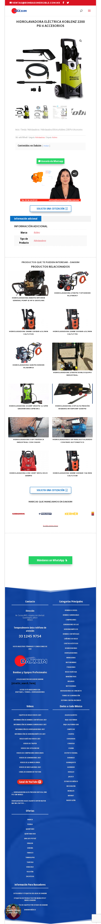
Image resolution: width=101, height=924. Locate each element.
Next (91, 514)
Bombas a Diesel (71, 610)
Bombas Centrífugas (71, 634)
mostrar (46, 145)
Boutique (19, 692)
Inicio (17, 129)
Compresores (71, 620)
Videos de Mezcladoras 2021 (30, 767)
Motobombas (71, 662)
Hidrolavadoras (34, 129)
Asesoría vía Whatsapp (52, 161)
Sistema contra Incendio (71, 700)
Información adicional (25, 218)
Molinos (71, 681)
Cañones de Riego (71, 638)
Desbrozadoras (71, 648)
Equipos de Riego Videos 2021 (30, 715)
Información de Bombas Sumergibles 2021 (30, 724)
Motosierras (71, 686)
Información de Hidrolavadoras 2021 (30, 729)
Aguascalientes (71, 715)
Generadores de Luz (71, 624)
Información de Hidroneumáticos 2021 (30, 734)
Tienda (23, 129)
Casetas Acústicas (71, 643)
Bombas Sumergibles (71, 615)
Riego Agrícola (71, 672)
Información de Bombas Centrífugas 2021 (30, 720)
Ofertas (30, 811)
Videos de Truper (30, 743)
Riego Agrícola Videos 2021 (30, 738)
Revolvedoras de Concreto (71, 691)
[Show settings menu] (63, 199)
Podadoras (71, 667)
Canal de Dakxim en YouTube (30, 772)
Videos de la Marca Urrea (30, 762)
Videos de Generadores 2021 (30, 757)
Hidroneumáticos (71, 629)
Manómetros (71, 676)
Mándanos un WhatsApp (50, 560)
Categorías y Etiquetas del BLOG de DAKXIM (30, 893)
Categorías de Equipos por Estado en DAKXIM (30, 905)
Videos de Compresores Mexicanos (30, 753)
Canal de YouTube (28, 782)
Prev (10, 514)
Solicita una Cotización (50, 208)
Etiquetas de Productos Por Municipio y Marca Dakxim (30, 899)
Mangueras (70, 657)
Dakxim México (30, 909)
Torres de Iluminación (71, 695)
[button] (80, 40)
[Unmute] (58, 199)
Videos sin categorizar (30, 748)
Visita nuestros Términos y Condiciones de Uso (30, 647)
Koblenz (54, 137)
